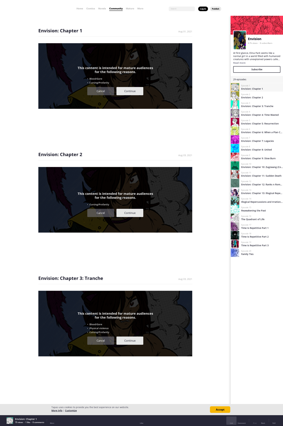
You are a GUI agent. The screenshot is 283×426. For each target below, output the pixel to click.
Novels (102, 8)
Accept (220, 409)
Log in (203, 9)
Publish (215, 9)
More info (56, 410)
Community (116, 8)
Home (79, 8)
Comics (90, 8)
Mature (130, 8)
